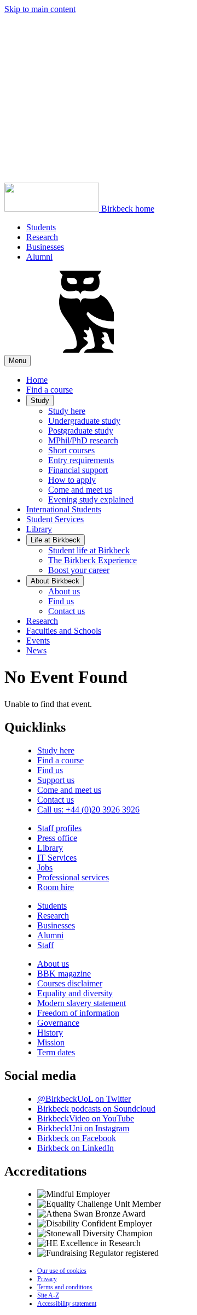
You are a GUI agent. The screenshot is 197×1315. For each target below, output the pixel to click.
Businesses (45, 247)
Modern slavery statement (81, 1003)
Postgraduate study (80, 430)
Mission (51, 1042)
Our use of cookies (61, 1271)
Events (38, 640)
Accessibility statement (66, 1303)
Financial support (78, 470)
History (50, 1032)
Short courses (71, 450)
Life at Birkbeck (55, 540)
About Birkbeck (55, 581)
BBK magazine (64, 973)
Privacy (47, 1279)
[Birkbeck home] (86, 349)
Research (42, 237)
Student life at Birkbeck (89, 550)
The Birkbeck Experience (92, 560)
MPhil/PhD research (83, 440)
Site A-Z (48, 1295)
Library (39, 529)
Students (41, 227)
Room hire (55, 887)
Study (40, 400)
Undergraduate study (84, 420)
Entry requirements (81, 460)
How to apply (72, 479)
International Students (63, 509)
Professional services (73, 877)
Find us (61, 601)
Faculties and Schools (63, 630)
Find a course (49, 389)
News (36, 650)
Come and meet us (80, 489)
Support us (55, 780)
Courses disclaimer (69, 983)
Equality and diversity (75, 993)
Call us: (88, 809)
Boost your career (78, 570)
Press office (57, 838)
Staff (45, 945)
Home (37, 379)
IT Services (57, 857)
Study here (66, 411)
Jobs (45, 867)
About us (64, 591)
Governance (58, 1022)
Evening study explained (91, 499)
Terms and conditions (64, 1287)
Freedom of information (78, 1013)
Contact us (66, 611)
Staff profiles (59, 828)
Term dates (56, 1052)
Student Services (55, 519)
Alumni (39, 256)
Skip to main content (40, 9)
